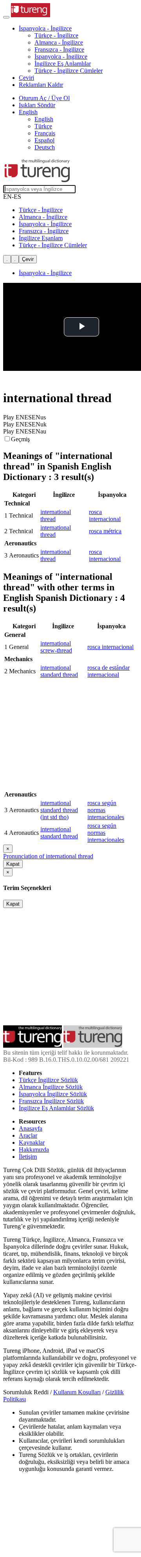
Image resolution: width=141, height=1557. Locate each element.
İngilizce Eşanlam (41, 238)
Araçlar (28, 1135)
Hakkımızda (34, 1149)
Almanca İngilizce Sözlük (51, 1087)
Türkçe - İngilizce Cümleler (68, 70)
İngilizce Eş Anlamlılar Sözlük (56, 1108)
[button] (45, 28)
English (43, 119)
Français (44, 133)
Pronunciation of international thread (48, 856)
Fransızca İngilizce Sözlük (51, 1101)
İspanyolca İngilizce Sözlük (53, 1094)
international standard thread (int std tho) (59, 810)
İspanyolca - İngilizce (60, 56)
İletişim (28, 1156)
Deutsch (44, 147)
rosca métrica (105, 531)
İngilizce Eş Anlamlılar (62, 63)
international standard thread (59, 671)
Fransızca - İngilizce (59, 49)
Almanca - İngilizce (58, 42)
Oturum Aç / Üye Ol (44, 98)
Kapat (13, 864)
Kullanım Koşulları (77, 1392)
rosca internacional (105, 515)
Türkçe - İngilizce (56, 35)
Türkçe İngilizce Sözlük (48, 1080)
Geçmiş (20, 439)
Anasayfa (30, 1128)
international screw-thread (56, 647)
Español (44, 140)
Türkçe (43, 126)
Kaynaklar (32, 1142)
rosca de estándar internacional (108, 671)
